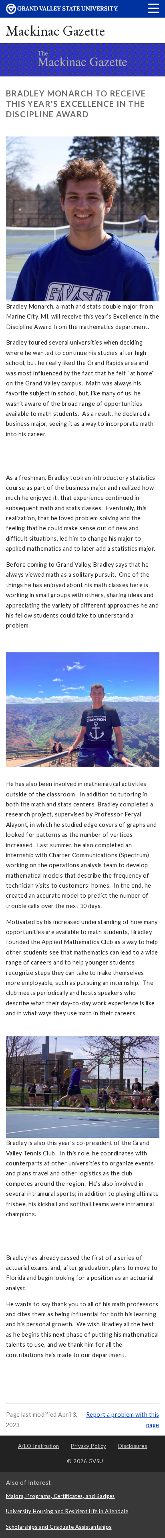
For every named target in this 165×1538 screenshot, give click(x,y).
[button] (154, 8)
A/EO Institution (38, 1446)
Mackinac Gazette (55, 31)
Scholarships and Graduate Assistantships (59, 1527)
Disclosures (132, 1446)
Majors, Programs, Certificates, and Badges (60, 1496)
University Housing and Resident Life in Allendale (67, 1511)
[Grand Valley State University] (62, 12)
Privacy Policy (88, 1446)
